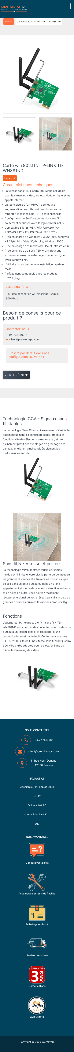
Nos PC (37, 796)
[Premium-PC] (14, 8)
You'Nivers (48, 1041)
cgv (37, 823)
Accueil (9, 21)
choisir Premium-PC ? (37, 814)
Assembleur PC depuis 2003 (37, 786)
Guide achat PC (37, 805)
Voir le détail (15, 374)
